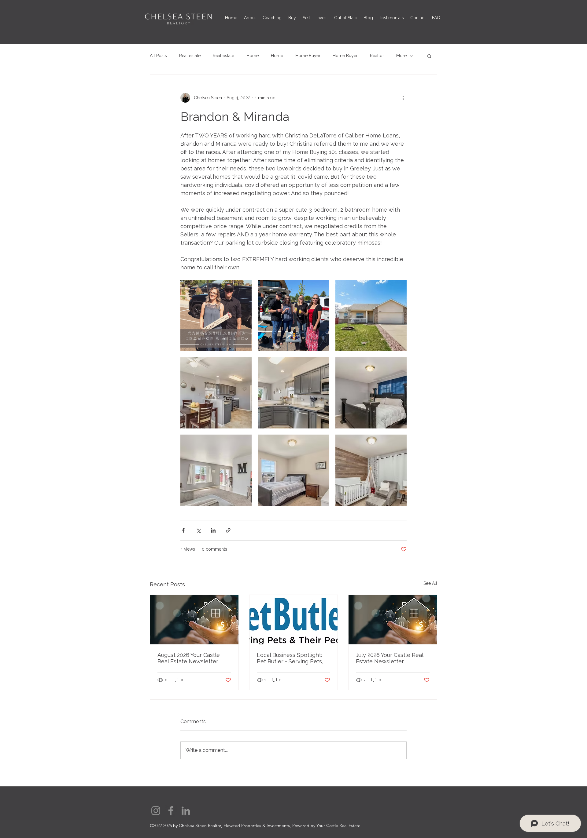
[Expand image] (216, 315)
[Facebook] (171, 811)
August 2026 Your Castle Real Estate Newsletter (188, 658)
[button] (429, 55)
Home (252, 55)
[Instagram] (156, 811)
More (401, 55)
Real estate (190, 55)
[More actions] (403, 97)
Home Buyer (307, 55)
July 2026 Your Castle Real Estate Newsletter (389, 658)
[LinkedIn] (186, 811)
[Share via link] (228, 530)
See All (430, 583)
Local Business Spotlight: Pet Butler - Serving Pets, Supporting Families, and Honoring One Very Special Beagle (292, 658)
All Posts (158, 55)
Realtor (377, 55)
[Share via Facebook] (183, 530)
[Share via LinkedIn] (213, 530)
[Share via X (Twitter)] (198, 530)
